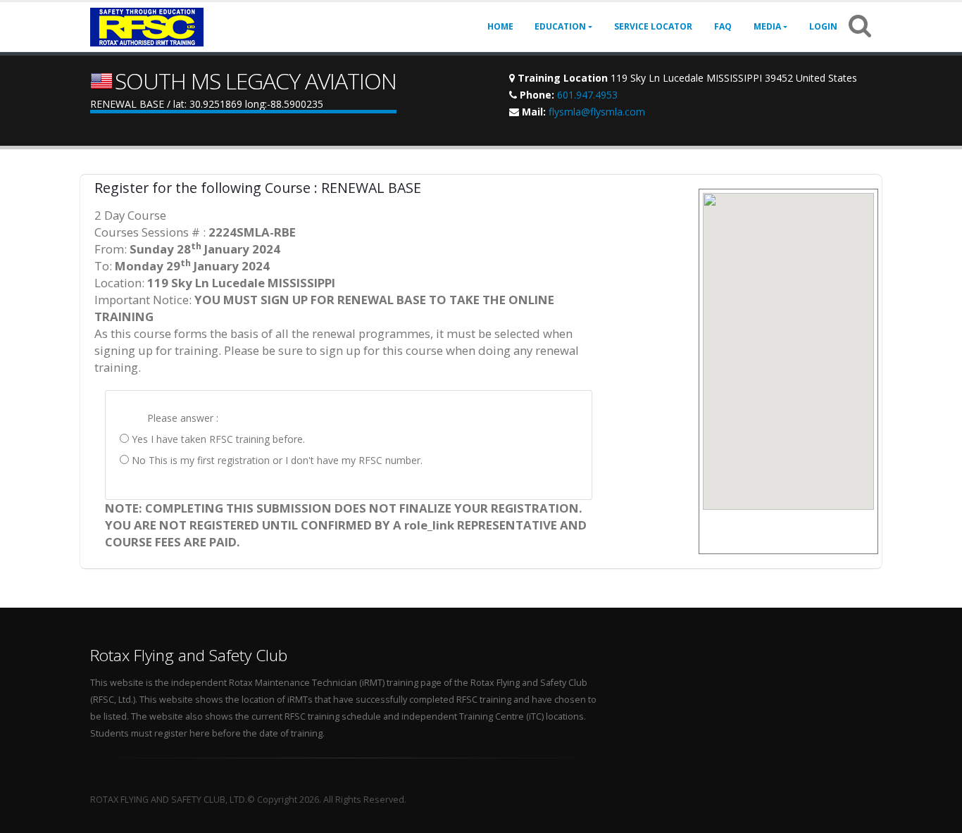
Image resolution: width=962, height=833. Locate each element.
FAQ (723, 26)
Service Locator (653, 26)
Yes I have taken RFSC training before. (217, 439)
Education (560, 26)
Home (500, 26)
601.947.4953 (587, 94)
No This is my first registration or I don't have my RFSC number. (276, 460)
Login (823, 26)
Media (767, 26)
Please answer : (182, 418)
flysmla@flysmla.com (597, 111)
